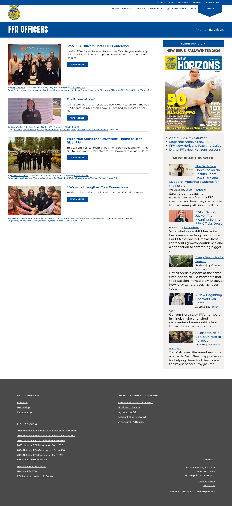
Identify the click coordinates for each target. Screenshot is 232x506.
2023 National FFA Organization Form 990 (41, 440)
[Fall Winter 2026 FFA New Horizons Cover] (193, 55)
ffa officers (47, 90)
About (188, 138)
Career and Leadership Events (135, 402)
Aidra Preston (29, 129)
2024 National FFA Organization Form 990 (41, 450)
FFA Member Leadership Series (35, 476)
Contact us (209, 485)
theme (86, 178)
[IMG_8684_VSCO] (34, 99)
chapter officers (45, 178)
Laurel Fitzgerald (196, 189)
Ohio (73, 129)
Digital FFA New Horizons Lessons (195, 149)
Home (201, 29)
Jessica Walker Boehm (22, 218)
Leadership (93, 90)
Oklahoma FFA (118, 90)
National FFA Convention (31, 466)
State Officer (117, 218)
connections (32, 221)
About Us (22, 402)
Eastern (40, 129)
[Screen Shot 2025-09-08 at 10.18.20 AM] (34, 46)
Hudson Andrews (61, 90)
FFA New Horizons (102, 218)
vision (66, 221)
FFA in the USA (78, 87)
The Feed (128, 218)
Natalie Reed (191, 227)
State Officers (132, 90)
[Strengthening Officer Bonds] (34, 187)
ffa (55, 178)
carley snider (20, 221)
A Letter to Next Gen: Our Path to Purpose (208, 336)
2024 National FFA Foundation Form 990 (40, 455)
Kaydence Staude (79, 90)
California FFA (30, 178)
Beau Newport (18, 87)
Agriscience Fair (127, 412)
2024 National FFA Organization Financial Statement (47, 430)
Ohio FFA (81, 129)
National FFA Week (28, 471)
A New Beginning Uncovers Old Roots (208, 299)
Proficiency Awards (129, 407)
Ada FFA (18, 129)
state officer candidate (97, 129)
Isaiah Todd (16, 127)
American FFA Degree (131, 421)
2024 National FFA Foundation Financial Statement (46, 435)
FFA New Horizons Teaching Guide (195, 145)
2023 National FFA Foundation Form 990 (40, 445)
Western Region (98, 178)
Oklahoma (105, 90)
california (18, 178)
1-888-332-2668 (206, 481)
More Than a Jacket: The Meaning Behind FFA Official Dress (208, 217)
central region (35, 90)
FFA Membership (83, 218)
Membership (24, 412)
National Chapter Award (132, 417)
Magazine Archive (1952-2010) (191, 142)
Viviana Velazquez (19, 175)
